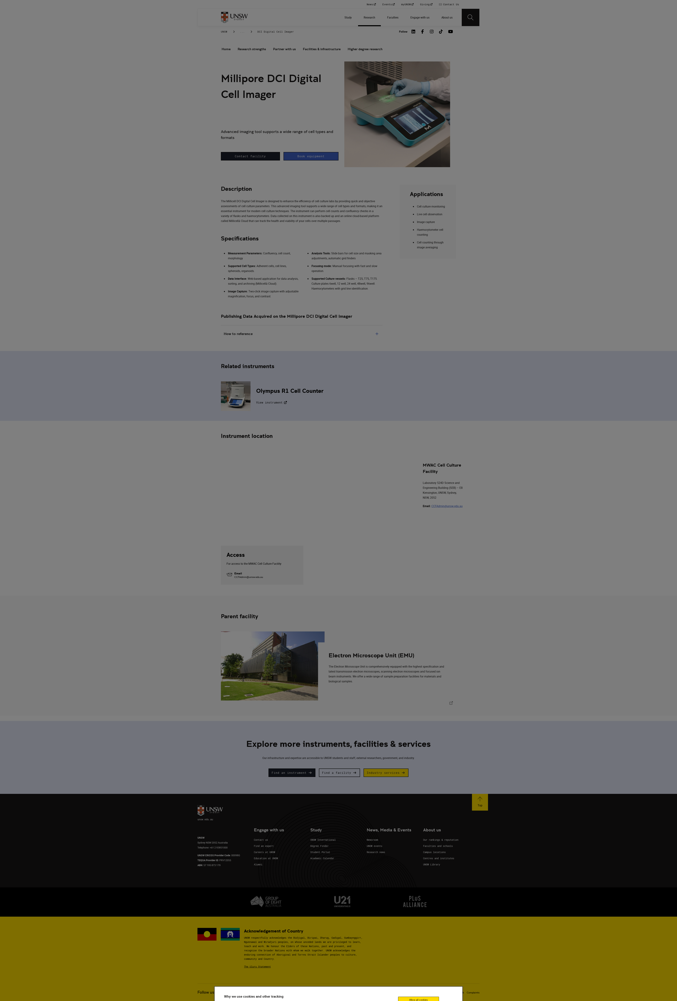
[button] (250, 156)
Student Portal (320, 852)
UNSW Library (431, 864)
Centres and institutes (438, 858)
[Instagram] (431, 31)
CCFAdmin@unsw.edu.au (447, 506)
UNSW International (323, 839)
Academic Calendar (322, 858)
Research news (376, 852)
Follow (403, 31)
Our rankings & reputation (440, 839)
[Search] (470, 17)
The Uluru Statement (257, 966)
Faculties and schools (438, 846)
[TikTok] (441, 31)
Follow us (205, 992)
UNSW (224, 31)
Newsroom (372, 839)
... (242, 31)
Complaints (473, 992)
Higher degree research (365, 49)
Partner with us (284, 49)
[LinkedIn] (413, 31)
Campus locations (434, 852)
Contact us (261, 839)
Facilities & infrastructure (322, 49)
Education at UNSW (266, 858)
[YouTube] (450, 31)
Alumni (258, 864)
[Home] (234, 17)
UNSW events (374, 846)
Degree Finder (319, 846)
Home (226, 49)
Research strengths (252, 49)
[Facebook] (422, 31)
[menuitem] (348, 17)
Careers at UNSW (264, 852)
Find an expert (264, 846)
